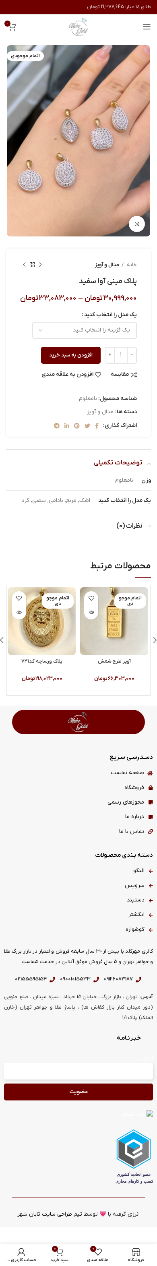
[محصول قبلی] (40, 265)
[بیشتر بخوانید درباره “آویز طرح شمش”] (91, 612)
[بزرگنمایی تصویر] (137, 224)
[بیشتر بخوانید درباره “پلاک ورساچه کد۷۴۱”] (19, 612)
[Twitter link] (87, 426)
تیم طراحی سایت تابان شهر (49, 1214)
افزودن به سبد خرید (71, 355)
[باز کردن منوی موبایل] (147, 27)
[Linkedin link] (67, 426)
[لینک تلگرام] (57, 426)
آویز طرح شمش (114, 661)
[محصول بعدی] (24, 265)
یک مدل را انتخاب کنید (110, 315)
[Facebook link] (97, 426)
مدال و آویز (107, 264)
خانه (131, 264)
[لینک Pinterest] (77, 426)
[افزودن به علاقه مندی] (91, 598)
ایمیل (147, 1058)
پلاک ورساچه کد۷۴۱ (41, 661)
